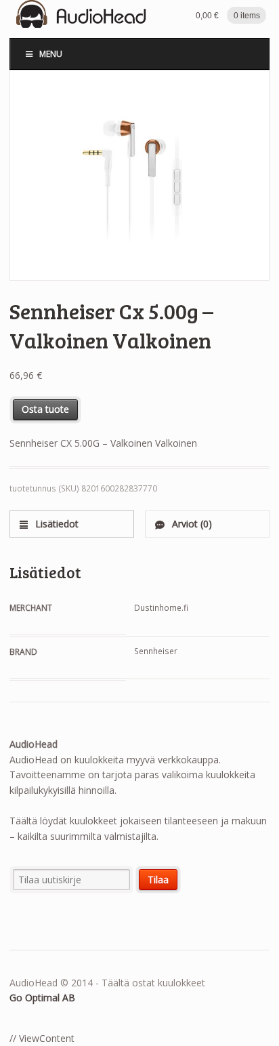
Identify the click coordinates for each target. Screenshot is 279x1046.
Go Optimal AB (42, 997)
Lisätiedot (56, 523)
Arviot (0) (190, 523)
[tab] (71, 523)
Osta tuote (45, 409)
